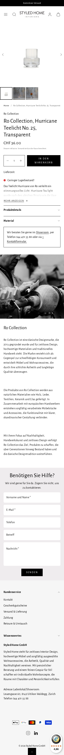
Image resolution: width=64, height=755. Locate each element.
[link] (50, 14)
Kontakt (8, 599)
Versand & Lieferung (15, 611)
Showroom (42, 232)
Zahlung (8, 617)
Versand (21, 148)
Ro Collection (11, 113)
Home (6, 105)
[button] (5, 14)
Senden (32, 572)
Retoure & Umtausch (15, 623)
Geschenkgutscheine (15, 605)
